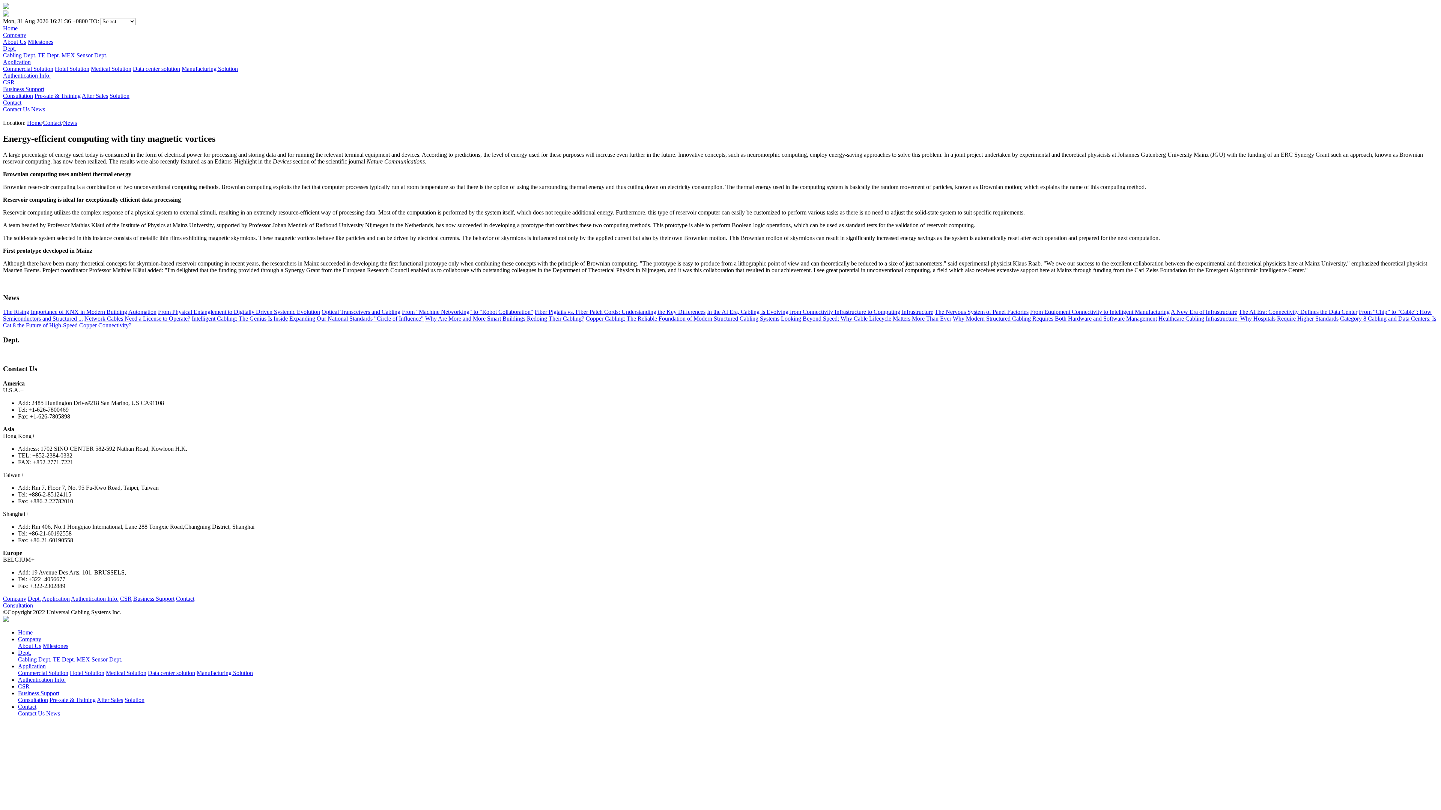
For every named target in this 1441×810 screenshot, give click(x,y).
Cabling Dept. (19, 55)
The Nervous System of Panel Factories (982, 312)
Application (56, 599)
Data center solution (156, 69)
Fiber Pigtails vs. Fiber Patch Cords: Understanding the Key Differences (620, 312)
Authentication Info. (95, 599)
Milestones (40, 42)
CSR (126, 599)
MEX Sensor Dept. (84, 55)
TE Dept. (49, 55)
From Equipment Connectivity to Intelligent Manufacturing (1100, 312)
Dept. (34, 599)
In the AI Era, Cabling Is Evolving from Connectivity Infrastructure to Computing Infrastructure (820, 312)
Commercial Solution (28, 69)
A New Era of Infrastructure (1204, 312)
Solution (119, 96)
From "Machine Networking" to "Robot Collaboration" (467, 312)
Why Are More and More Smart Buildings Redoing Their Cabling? (504, 318)
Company (14, 599)
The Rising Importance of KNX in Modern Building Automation (79, 312)
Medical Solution (111, 69)
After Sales (95, 96)
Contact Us (16, 109)
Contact (52, 123)
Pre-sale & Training (58, 96)
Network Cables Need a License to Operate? (137, 318)
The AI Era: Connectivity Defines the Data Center (1298, 312)
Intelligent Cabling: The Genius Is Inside (240, 318)
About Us (14, 42)
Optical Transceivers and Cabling (361, 312)
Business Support (153, 599)
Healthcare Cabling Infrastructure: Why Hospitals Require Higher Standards (1248, 318)
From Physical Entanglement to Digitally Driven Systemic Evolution (239, 312)
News (38, 109)
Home (34, 123)
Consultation (18, 96)
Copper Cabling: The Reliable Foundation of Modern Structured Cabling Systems (682, 318)
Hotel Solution (72, 69)
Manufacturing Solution (210, 69)
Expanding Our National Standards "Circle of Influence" (356, 318)
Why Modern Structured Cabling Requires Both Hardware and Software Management (1055, 318)
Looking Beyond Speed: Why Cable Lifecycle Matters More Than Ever (866, 318)
